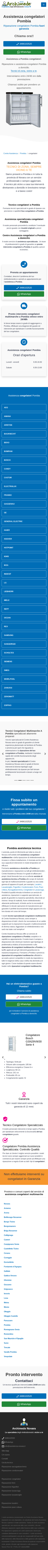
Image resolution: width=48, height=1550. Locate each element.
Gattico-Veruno (10, 1276)
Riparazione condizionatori (12, 1471)
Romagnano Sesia (12, 1329)
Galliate (7, 1271)
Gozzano (7, 1285)
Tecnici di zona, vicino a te (24, 71)
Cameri (7, 1240)
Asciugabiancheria (15, 890)
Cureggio (8, 1258)
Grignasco (8, 1289)
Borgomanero (10, 1226)
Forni (36, 887)
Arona (6, 1213)
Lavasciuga (39, 890)
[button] (3, 753)
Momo (6, 1307)
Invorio (7, 1294)
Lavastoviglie (7, 887)
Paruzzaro (8, 1320)
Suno (6, 1343)
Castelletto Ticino (11, 1249)
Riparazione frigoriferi (10, 1487)
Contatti (5, 1459)
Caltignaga (8, 1235)
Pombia (23, 153)
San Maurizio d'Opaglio (13, 1338)
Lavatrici (38, 884)
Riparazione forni (8, 1483)
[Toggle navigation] (43, 4)
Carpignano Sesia (11, 1244)
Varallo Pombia (10, 1352)
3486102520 (25, 44)
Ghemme (7, 1280)
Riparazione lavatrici (10, 1503)
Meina (6, 1303)
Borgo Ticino (9, 1222)
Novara (7, 1204)
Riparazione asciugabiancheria (14, 1467)
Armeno (7, 1208)
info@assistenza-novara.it (14, 1446)
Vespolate (8, 1356)
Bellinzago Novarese (12, 1217)
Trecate (7, 1347)
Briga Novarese (10, 1231)
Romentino (8, 1334)
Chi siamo (6, 1455)
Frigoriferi (17, 887)
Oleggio (7, 1312)
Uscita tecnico (7, 1463)
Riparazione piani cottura (12, 1507)
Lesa (6, 1298)
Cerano (7, 1253)
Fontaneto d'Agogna (12, 1267)
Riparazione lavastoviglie (12, 1495)
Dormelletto (9, 1262)
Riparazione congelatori (11, 1479)
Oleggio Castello (11, 1316)
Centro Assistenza (10, 153)
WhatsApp (25, 52)
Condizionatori (27, 887)
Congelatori (28, 890)
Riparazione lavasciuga (11, 1491)
